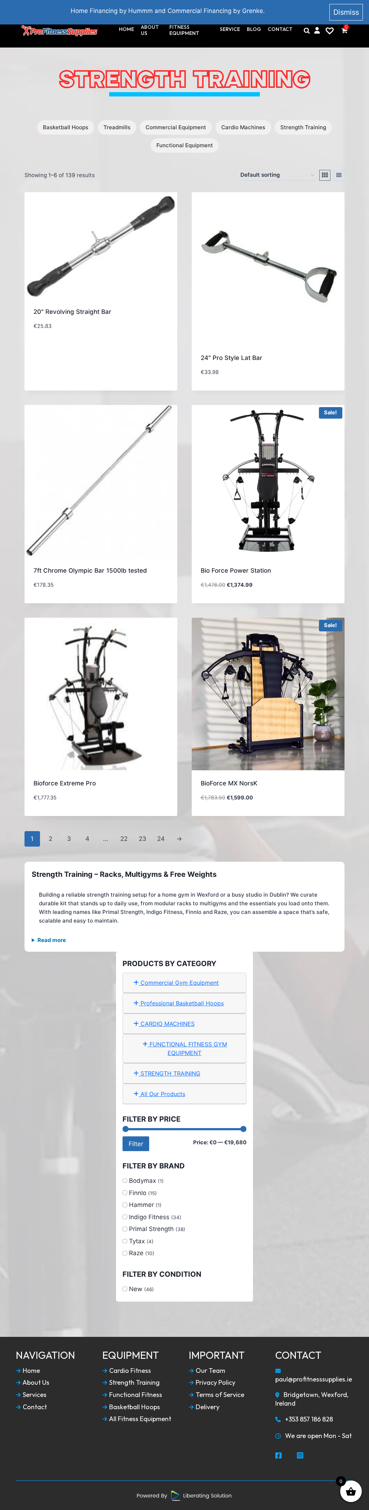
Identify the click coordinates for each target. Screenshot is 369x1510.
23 (142, 838)
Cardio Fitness (129, 1371)
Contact (280, 29)
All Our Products (162, 1093)
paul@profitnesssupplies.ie (313, 1379)
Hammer (141, 1204)
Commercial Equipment (176, 127)
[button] (143, 376)
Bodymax (142, 1180)
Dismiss (346, 12)
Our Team (209, 1371)
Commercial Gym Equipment (179, 982)
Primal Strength (151, 1228)
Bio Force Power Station (236, 570)
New (135, 1289)
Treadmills (116, 127)
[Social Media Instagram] (300, 1456)
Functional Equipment (184, 145)
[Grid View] (324, 175)
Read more (51, 940)
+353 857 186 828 (308, 1419)
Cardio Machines (243, 127)
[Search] (307, 30)
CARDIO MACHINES (167, 1023)
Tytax (137, 1241)
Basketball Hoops (65, 127)
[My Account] (317, 30)
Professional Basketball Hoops (181, 1003)
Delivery (206, 1407)
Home (126, 29)
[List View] (338, 175)
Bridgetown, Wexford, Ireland (311, 1399)
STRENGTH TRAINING (169, 1073)
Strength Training (303, 127)
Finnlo (137, 1192)
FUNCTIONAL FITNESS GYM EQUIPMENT (187, 1048)
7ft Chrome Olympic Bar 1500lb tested (90, 570)
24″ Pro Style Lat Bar (231, 357)
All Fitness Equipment (139, 1419)
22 (124, 838)
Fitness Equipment (184, 30)
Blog (254, 29)
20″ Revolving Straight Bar (72, 311)
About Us (150, 30)
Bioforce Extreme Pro (65, 783)
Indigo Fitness (149, 1217)
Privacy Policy (214, 1383)
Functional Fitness (135, 1395)
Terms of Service (219, 1395)
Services (33, 1395)
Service (230, 29)
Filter (136, 1144)
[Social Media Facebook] (279, 1456)
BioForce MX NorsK (229, 783)
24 (161, 838)
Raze (136, 1253)
